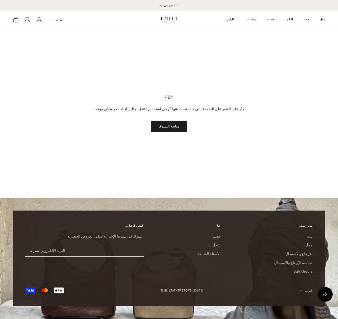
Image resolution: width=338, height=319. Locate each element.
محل (322, 19)
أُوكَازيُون (231, 19)
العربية (59, 19)
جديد (306, 19)
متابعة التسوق (169, 126)
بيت (310, 236)
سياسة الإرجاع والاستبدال (293, 262)
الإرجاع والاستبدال (299, 253)
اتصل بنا (214, 245)
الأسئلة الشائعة (209, 253)
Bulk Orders (303, 271)
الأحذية (271, 19)
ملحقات (251, 19)
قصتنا (216, 236)
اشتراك (35, 250)
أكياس (289, 19)
